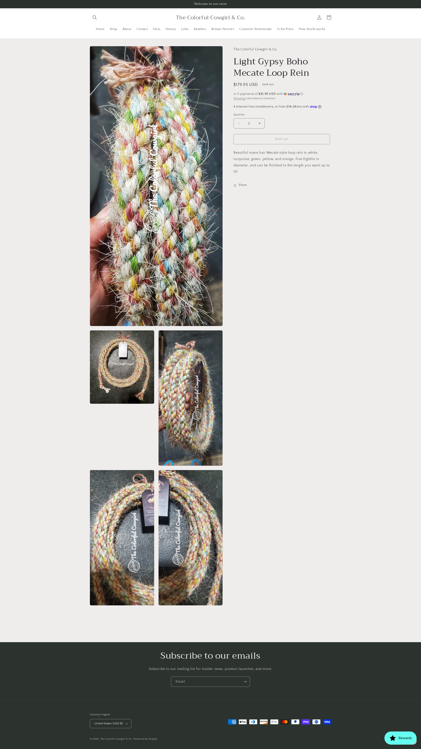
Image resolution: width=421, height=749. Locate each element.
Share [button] (243, 185)
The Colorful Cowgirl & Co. (116, 739)
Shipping (239, 98)
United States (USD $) (109, 723)
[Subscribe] (245, 682)
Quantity (239, 114)
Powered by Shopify (145, 739)
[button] (95, 17)
